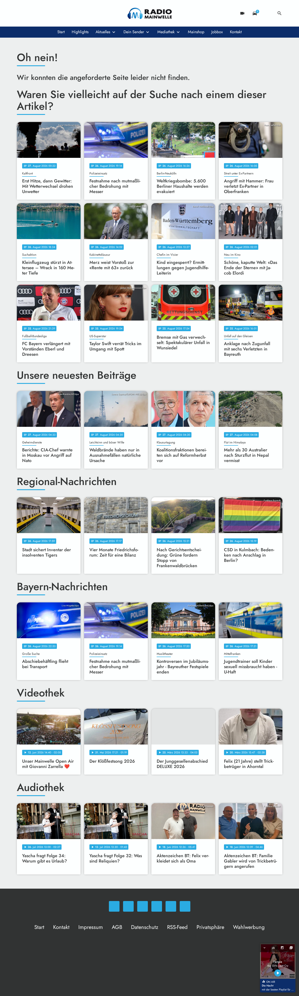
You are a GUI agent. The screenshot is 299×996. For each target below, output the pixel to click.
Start (61, 32)
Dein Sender (133, 32)
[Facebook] (30, 13)
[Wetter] (267, 13)
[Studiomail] (56, 13)
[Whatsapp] (21, 13)
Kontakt (236, 32)
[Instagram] (39, 13)
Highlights (80, 32)
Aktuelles (103, 32)
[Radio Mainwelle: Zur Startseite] (149, 13)
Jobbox (217, 32)
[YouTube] (47, 13)
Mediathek (166, 32)
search (279, 13)
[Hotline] (65, 13)
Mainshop (196, 32)
